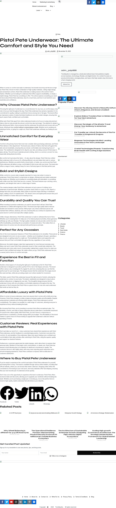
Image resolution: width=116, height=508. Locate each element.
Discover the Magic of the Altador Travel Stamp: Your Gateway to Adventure (92, 125)
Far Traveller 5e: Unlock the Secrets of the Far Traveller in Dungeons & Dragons (94, 133)
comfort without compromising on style (26, 127)
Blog (51, 6)
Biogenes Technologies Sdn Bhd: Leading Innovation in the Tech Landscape (92, 141)
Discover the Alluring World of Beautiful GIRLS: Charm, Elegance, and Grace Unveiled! (95, 109)
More (47, 10)
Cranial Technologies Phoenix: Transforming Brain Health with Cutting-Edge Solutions (94, 150)
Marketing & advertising (47, 2)
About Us (66, 84)
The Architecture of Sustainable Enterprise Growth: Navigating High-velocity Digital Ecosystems (72, 433)
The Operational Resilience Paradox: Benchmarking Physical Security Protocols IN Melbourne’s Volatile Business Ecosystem (43, 434)
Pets (58, 34)
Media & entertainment (39, 6)
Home (34, 2)
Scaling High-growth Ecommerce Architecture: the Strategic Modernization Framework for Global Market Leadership (101, 434)
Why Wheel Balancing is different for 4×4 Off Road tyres (14, 432)
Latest (38, 10)
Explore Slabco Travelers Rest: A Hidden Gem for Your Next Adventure (94, 117)
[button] (59, 1)
